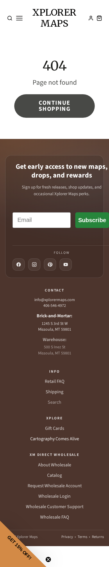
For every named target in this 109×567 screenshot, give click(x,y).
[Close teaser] (48, 559)
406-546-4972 (54, 306)
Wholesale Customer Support (54, 506)
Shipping (54, 392)
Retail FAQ (55, 381)
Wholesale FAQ (54, 517)
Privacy (67, 536)
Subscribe (92, 220)
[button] (23, 544)
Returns (98, 536)
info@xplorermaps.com (54, 300)
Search (54, 402)
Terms (82, 536)
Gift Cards (54, 428)
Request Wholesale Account (55, 486)
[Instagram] (34, 264)
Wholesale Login (54, 496)
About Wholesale (54, 465)
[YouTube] (66, 264)
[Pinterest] (50, 264)
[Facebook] (18, 264)
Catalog (54, 475)
